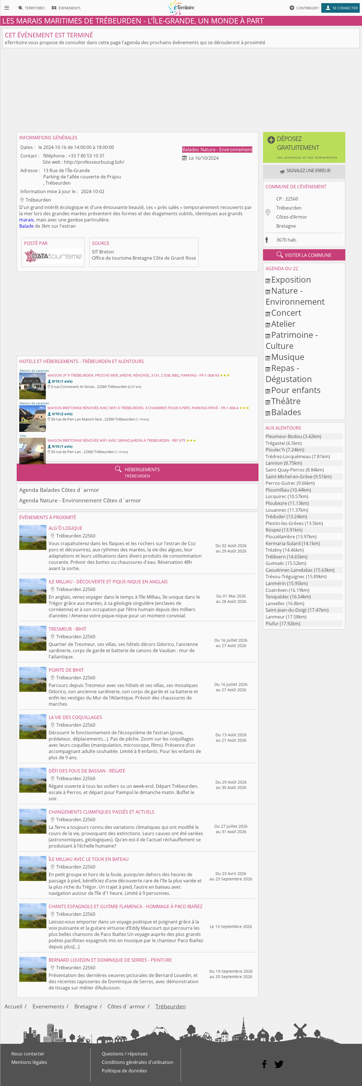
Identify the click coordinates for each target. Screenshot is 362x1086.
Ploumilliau (277, 490)
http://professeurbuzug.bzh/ (94, 162)
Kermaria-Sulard (283, 543)
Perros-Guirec (281, 483)
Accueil (13, 1006)
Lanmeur (275, 617)
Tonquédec (277, 597)
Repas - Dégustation (289, 373)
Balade (26, 226)
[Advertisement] (181, 90)
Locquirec (276, 496)
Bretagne (286, 226)
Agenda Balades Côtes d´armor (59, 490)
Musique (287, 356)
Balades (191, 149)
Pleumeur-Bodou (284, 436)
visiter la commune (304, 254)
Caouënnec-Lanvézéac (289, 570)
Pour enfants (296, 389)
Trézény (274, 550)
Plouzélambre (280, 537)
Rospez (273, 530)
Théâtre (286, 400)
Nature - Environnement (226, 149)
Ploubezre (276, 503)
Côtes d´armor (126, 1006)
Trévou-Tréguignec (285, 576)
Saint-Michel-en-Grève (289, 476)
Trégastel (275, 443)
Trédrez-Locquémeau (288, 456)
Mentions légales (29, 1062)
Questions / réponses (125, 1054)
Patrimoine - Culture (292, 340)
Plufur (272, 623)
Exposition (291, 279)
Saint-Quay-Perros (285, 470)
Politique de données (124, 1071)
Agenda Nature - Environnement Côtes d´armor (80, 500)
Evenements (48, 1006)
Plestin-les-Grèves (285, 523)
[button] (304, 147)
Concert (286, 312)
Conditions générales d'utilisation (137, 1062)
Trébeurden (288, 208)
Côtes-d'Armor (291, 217)
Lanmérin (276, 583)
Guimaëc (275, 563)
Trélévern (276, 557)
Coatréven (277, 590)
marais (26, 220)
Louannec (276, 510)
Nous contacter (27, 1054)
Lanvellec (275, 603)
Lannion (274, 463)
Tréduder (275, 516)
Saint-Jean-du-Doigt (286, 610)
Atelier (283, 323)
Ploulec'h (275, 450)
